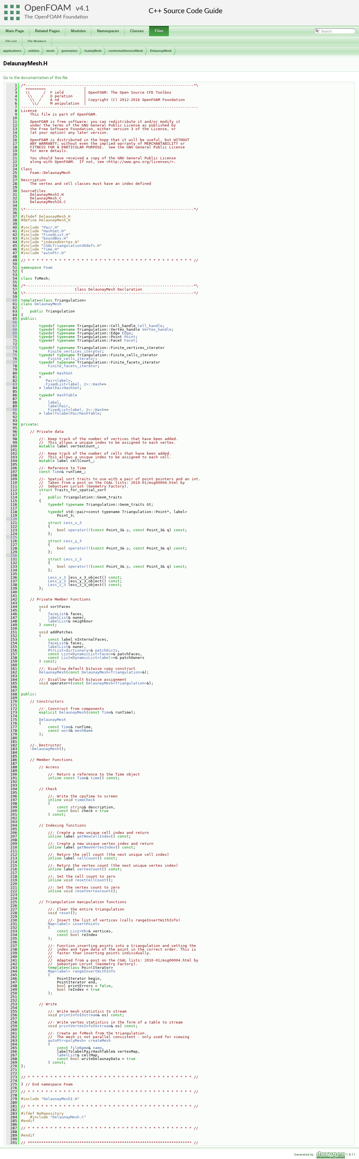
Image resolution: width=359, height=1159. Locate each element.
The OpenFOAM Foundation (56, 17)
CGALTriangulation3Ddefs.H (71, 245)
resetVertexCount (93, 891)
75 (11, 355)
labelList (58, 617)
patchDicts (106, 650)
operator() (79, 530)
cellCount (87, 858)
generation (69, 50)
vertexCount (89, 869)
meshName (84, 730)
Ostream (89, 1015)
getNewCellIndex (94, 836)
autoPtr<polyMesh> (67, 1040)
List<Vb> (79, 931)
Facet (129, 340)
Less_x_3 (73, 523)
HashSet (65, 373)
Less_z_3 (73, 559)
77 (11, 362)
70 (11, 337)
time (95, 778)
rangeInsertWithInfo (94, 971)
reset (64, 913)
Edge (126, 333)
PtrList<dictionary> (69, 650)
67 (11, 326)
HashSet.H (53, 231)
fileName (79, 1048)
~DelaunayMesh (44, 749)
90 (11, 410)
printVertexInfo (76, 1026)
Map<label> (59, 924)
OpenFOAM (47, 8)
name (97, 1048)
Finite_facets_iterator (72, 366)
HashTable (67, 395)
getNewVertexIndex (96, 847)
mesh (50, 50)
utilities (33, 50)
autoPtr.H (53, 253)
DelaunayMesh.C (68, 1117)
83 (11, 384)
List (65, 654)
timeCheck (85, 800)
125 (11, 537)
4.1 (84, 8)
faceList (57, 614)
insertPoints (86, 924)
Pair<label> (58, 380)
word (65, 730)
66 (11, 322)
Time (56, 472)
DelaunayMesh (161, 50)
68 (11, 329)
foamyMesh (93, 50)
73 (11, 348)
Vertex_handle (156, 329)
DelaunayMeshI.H (60, 1099)
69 (11, 333)
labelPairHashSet (61, 388)
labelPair (58, 406)
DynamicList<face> (92, 654)
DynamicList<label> (93, 658)
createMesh (99, 1040)
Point (129, 337)
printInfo (69, 1015)
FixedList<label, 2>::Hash (74, 384)
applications (12, 50)
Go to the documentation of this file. (35, 77)
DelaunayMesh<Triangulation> (112, 672)
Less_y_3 (73, 541)
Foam (47, 267)
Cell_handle (150, 326)
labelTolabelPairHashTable (71, 413)
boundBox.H (54, 238)
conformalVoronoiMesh (126, 50)
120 (11, 519)
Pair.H (50, 227)
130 (11, 555)
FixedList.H (55, 235)
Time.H (50, 249)
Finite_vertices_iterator (75, 351)
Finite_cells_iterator (71, 359)
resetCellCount (90, 880)
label (53, 402)
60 (11, 300)
